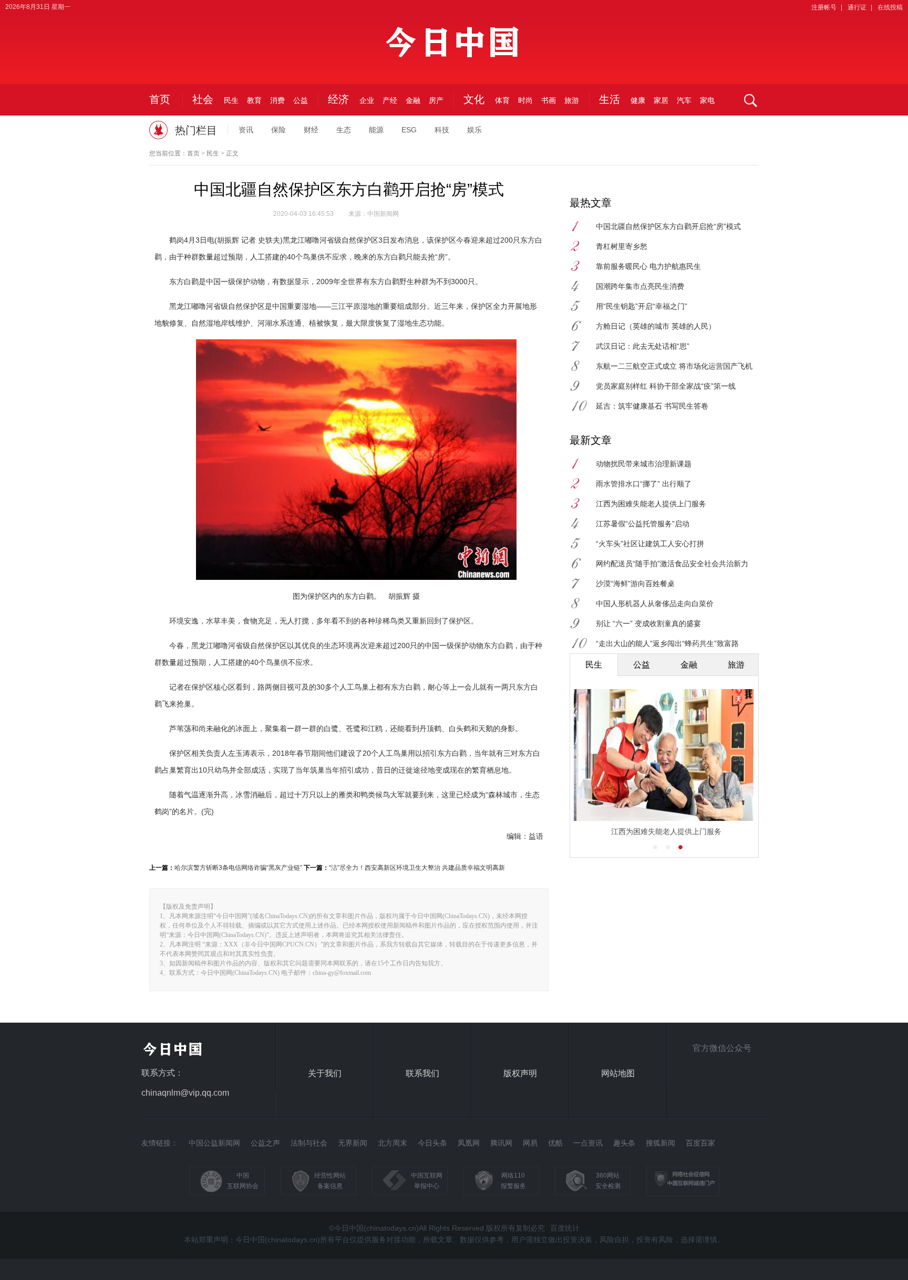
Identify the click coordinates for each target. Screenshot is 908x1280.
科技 (442, 130)
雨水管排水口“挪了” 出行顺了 (644, 484)
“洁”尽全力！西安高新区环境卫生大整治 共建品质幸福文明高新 (417, 867)
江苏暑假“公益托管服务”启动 (642, 523)
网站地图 (618, 1073)
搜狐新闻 (660, 1143)
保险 (278, 130)
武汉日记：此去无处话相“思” (642, 346)
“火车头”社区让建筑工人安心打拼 (650, 543)
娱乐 (474, 130)
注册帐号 (824, 7)
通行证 (857, 7)
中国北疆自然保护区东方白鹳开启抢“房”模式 (668, 226)
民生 (231, 100)
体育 (502, 100)
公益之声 (265, 1143)
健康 (638, 100)
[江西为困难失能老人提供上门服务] (664, 754)
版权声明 (520, 1073)
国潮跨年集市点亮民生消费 (640, 286)
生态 (343, 130)
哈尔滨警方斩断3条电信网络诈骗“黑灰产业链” (238, 867)
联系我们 (422, 1073)
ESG (409, 130)
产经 (390, 100)
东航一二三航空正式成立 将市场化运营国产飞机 (674, 366)
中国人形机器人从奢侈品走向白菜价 (655, 603)
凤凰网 (469, 1143)
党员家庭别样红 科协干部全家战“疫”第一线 (666, 386)
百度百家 (700, 1143)
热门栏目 (196, 130)
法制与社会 (309, 1143)
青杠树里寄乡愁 (621, 246)
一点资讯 (588, 1143)
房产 (436, 100)
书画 (548, 100)
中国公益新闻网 (214, 1143)
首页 (159, 99)
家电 (707, 100)
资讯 (246, 130)
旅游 (571, 100)
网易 (530, 1143)
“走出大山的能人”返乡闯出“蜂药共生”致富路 (667, 643)
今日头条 (432, 1143)
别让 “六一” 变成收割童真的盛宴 (648, 623)
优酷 (555, 1143)
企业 (366, 100)
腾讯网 (501, 1143)
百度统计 (565, 1228)
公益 (300, 100)
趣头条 (624, 1143)
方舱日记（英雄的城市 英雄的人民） (656, 326)
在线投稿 (890, 7)
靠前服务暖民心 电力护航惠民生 (648, 266)
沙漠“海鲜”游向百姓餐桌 (635, 583)
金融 (413, 100)
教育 (254, 100)
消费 (277, 100)
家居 (661, 100)
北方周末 (392, 1143)
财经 (311, 130)
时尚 (525, 100)
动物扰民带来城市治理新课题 (644, 464)
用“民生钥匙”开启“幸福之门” (641, 306)
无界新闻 (352, 1143)
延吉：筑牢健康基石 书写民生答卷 (652, 406)
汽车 (684, 100)
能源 (376, 130)
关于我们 (325, 1073)
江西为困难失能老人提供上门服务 (651, 503)
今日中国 (454, 48)
